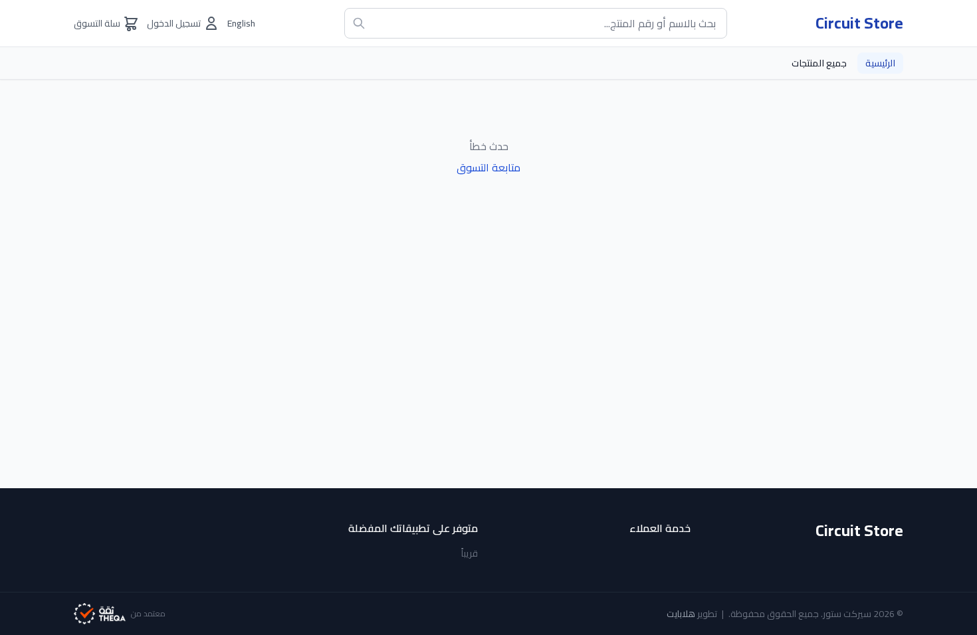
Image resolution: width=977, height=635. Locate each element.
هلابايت (681, 613)
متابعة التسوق (488, 167)
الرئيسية (880, 63)
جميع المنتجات (819, 63)
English (241, 23)
